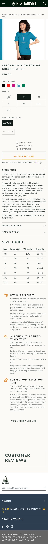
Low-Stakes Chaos (13, 540)
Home (4, 14)
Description (9, 170)
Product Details (11, 225)
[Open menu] (5, 3)
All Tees (12, 14)
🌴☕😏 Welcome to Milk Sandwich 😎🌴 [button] (24, 510)
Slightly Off (33, 537)
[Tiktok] (3, 526)
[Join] (44, 488)
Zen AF (21, 537)
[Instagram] (12, 526)
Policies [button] (6, 501)
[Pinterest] (7, 526)
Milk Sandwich (13, 534)
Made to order (10, 232)
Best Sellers (9, 537)
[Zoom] (8, 55)
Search (33, 534)
